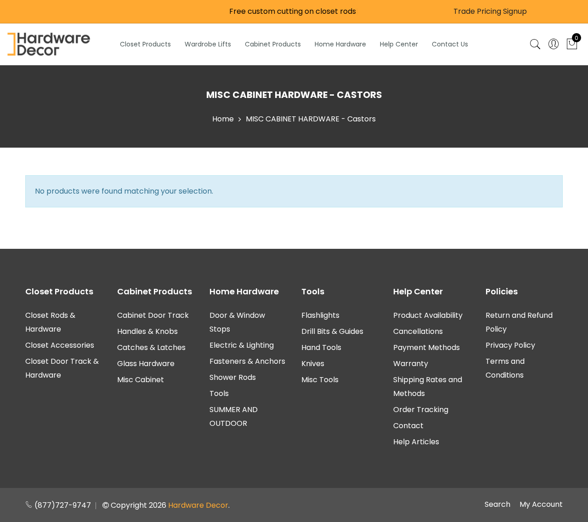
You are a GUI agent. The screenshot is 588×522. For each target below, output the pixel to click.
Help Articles (416, 441)
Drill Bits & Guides (332, 331)
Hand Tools (321, 347)
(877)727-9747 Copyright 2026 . (131, 505)
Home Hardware (340, 44)
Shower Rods (232, 377)
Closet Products (145, 44)
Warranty (410, 363)
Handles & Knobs (147, 331)
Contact (408, 425)
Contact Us (450, 44)
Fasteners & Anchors (247, 361)
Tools (219, 393)
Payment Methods (426, 347)
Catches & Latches (151, 347)
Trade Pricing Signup (490, 11)
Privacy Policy (510, 345)
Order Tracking (420, 409)
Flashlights (320, 315)
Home (223, 119)
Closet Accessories (59, 345)
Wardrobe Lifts (208, 44)
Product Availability (428, 315)
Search (497, 504)
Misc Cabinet (140, 379)
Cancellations (418, 331)
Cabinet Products (273, 44)
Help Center (399, 44)
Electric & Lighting (241, 345)
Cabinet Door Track (153, 315)
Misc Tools (320, 379)
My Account (541, 504)
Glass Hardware (146, 363)
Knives (312, 363)
